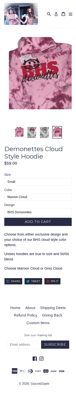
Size (7, 175)
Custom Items (38, 323)
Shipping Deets (53, 308)
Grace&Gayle (40, 383)
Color (8, 190)
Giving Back (52, 315)
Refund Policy (25, 315)
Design (9, 205)
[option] (19, 132)
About (30, 308)
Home (15, 308)
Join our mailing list (38, 335)
